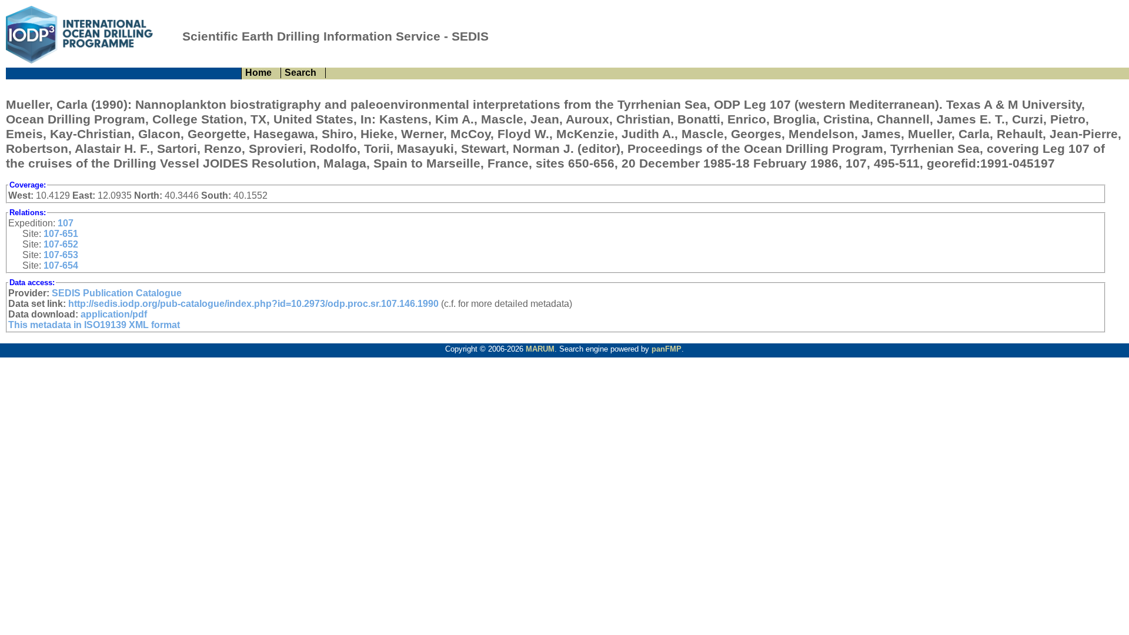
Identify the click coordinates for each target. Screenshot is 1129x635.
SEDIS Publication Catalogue (117, 293)
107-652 (61, 244)
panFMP (667, 349)
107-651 (61, 234)
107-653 (61, 255)
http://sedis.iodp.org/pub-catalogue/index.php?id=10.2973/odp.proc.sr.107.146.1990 (253, 304)
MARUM (540, 349)
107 (66, 223)
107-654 (61, 265)
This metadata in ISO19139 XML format (94, 325)
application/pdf (114, 314)
